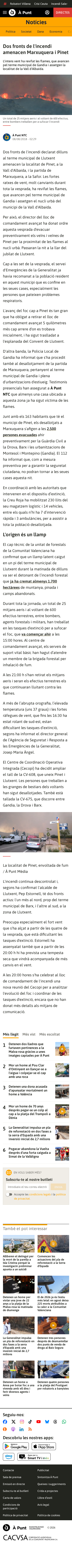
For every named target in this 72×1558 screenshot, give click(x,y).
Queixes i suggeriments (51, 1484)
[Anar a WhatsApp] (65, 1421)
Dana (40, 31)
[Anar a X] (14, 1421)
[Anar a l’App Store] (44, 1446)
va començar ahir (36, 634)
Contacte (8, 1470)
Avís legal (43, 1504)
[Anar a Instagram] (23, 1421)
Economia (56, 31)
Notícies (36, 22)
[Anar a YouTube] (39, 1421)
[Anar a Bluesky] (48, 1421)
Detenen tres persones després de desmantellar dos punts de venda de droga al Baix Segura (52, 1342)
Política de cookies (48, 1515)
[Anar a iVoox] (5, 1429)
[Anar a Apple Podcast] (14, 1429)
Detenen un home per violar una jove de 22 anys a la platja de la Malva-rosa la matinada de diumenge (18, 1303)
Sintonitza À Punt (47, 1477)
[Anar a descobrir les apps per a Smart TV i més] (34, 1457)
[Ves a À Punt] (20, 12)
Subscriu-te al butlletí (16, 1490)
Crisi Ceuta (41, 3)
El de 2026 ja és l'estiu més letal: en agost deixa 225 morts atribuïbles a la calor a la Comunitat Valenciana (53, 1303)
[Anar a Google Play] (16, 1446)
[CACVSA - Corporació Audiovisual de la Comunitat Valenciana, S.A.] (30, 1537)
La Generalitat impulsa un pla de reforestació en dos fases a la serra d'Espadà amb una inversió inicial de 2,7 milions (18, 1346)
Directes (63, 12)
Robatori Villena (20, 3)
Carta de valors (12, 1497)
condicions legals (40, 1194)
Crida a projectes (47, 1490)
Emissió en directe (14, 1484)
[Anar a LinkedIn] (22, 1429)
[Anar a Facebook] (6, 1421)
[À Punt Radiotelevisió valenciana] (23, 1527)
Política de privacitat (15, 1515)
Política (10, 31)
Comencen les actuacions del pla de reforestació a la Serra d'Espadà (51, 1261)
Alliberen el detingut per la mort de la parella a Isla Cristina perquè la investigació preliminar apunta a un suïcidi (18, 1263)
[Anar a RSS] (31, 1429)
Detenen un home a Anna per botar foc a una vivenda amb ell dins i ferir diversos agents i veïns (18, 1388)
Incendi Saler (59, 3)
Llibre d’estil (44, 1497)
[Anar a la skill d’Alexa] (8, 1457)
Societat (26, 31)
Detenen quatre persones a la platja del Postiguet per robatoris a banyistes (53, 1385)
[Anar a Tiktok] (31, 1421)
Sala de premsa (12, 1477)
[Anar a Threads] (56, 1421)
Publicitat (43, 1470)
